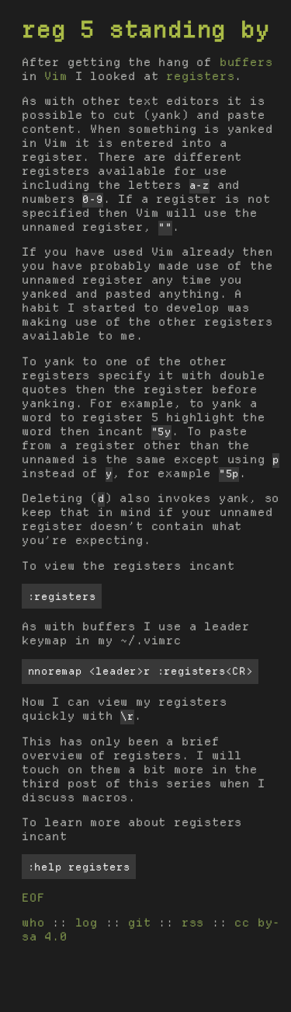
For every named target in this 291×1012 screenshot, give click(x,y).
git (139, 923)
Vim (55, 76)
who (33, 923)
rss (193, 923)
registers (200, 76)
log (86, 923)
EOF (33, 898)
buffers (246, 62)
